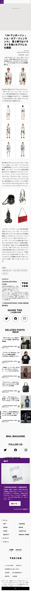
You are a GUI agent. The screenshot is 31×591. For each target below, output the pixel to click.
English (19, 550)
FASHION (21, 55)
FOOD (5, 531)
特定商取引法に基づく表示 (12, 569)
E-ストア (6, 538)
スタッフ (6, 542)
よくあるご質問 (9, 565)
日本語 (11, 550)
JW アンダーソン (7, 270)
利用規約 (7, 572)
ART (4, 524)
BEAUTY (6, 534)
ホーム (5, 520)
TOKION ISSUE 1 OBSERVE (15, 487)
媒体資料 (7, 576)
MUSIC (5, 527)
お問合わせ (19, 565)
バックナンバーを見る (20, 509)
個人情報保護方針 (17, 572)
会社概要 (14, 576)
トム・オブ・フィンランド (20, 270)
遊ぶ (27, 55)
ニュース (5, 273)
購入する (14, 504)
